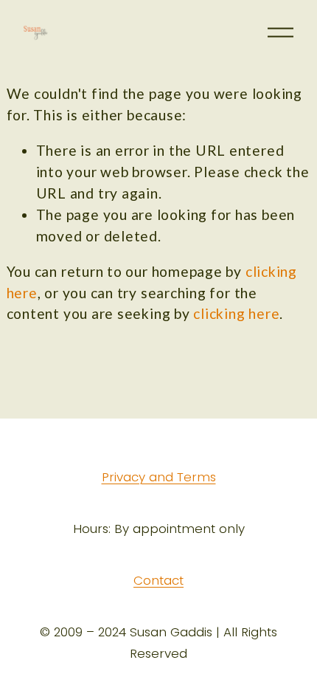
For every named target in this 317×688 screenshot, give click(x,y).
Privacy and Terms (159, 477)
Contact (158, 581)
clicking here (236, 313)
